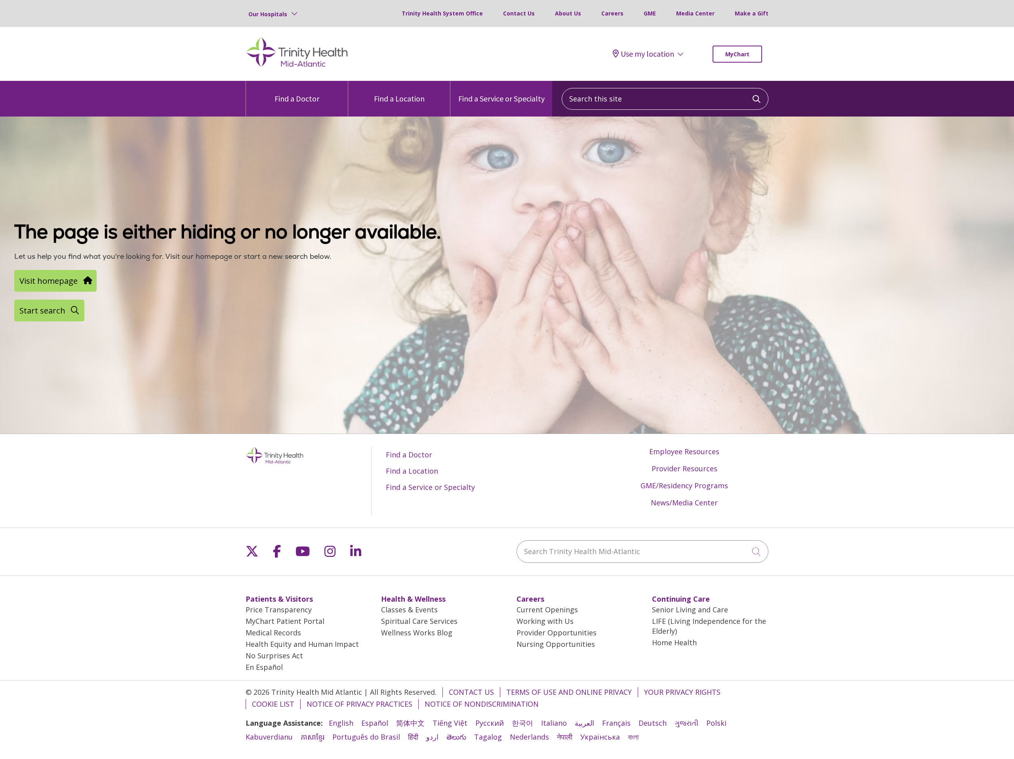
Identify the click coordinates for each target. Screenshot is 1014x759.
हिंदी (413, 737)
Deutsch (653, 723)
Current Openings (547, 609)
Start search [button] (42, 310)
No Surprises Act (274, 655)
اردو (432, 737)
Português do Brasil (366, 737)
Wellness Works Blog (416, 632)
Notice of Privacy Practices (359, 704)
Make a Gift (751, 13)
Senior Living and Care (690, 609)
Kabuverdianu (269, 737)
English (341, 723)
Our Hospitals (267, 14)
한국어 (522, 723)
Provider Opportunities (557, 632)
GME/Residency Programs (684, 485)
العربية (584, 723)
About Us (568, 13)
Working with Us (545, 621)
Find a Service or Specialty (501, 98)
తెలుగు (456, 737)
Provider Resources (684, 468)
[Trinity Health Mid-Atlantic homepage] (297, 66)
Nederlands (529, 737)
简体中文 (410, 723)
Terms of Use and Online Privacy (569, 692)
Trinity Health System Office (442, 13)
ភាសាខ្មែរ (312, 737)
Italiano (554, 723)
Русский (489, 723)
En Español (264, 667)
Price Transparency (279, 609)
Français (616, 723)
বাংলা (633, 737)
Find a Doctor (296, 98)
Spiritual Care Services (419, 621)
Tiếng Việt (450, 723)
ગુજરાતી (686, 723)
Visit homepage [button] (48, 280)
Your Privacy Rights (682, 692)
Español (374, 723)
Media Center (695, 13)
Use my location (647, 54)
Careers (612, 13)
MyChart (737, 54)
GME (650, 13)
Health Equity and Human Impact (302, 644)
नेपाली (564, 737)
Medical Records (273, 632)
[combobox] (665, 99)
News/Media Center (684, 502)
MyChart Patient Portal (285, 621)
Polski (716, 723)
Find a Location (399, 98)
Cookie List (273, 704)
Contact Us (519, 13)
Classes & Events (409, 609)
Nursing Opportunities (556, 644)
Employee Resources (684, 451)
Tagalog (488, 737)
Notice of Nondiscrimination (482, 704)
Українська (600, 737)
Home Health (674, 642)
